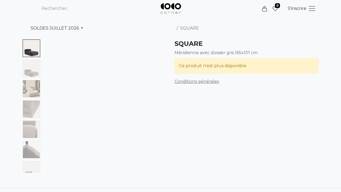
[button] (51, 106)
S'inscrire (297, 8)
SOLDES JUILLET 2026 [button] (55, 28)
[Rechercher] (30, 8)
